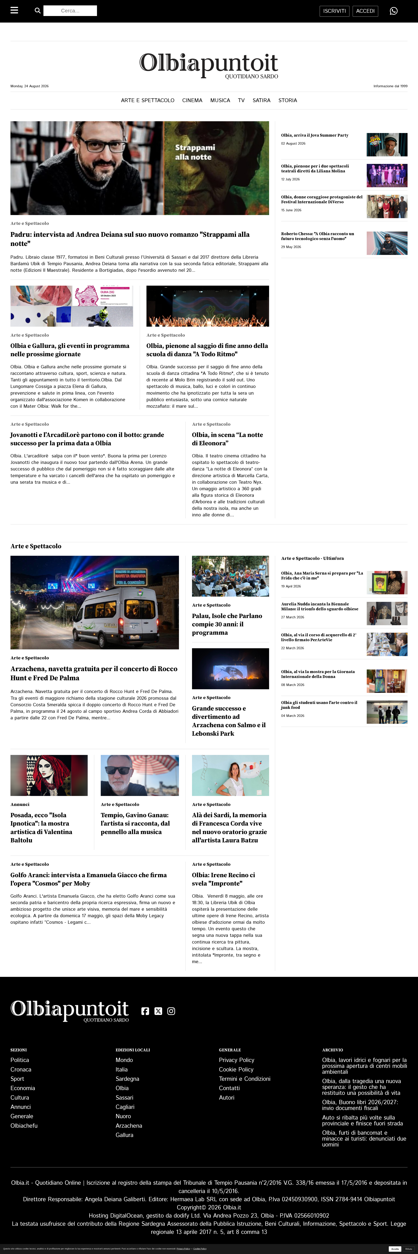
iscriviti (334, 11)
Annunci (20, 1107)
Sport (17, 1079)
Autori (226, 1098)
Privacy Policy (236, 1060)
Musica (220, 100)
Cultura (19, 1098)
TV (241, 100)
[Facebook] (145, 1011)
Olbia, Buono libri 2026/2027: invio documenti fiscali (360, 1105)
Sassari (124, 1098)
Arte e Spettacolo (147, 100)
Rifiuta (408, 1249)
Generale (21, 1116)
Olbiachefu (24, 1126)
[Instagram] (171, 1011)
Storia (287, 100)
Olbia (122, 1088)
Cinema (192, 100)
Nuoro (123, 1116)
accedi (365, 11)
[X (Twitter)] (158, 1011)
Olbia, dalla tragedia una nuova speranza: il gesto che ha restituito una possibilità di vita (361, 1087)
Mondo (124, 1060)
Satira (261, 100)
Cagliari (125, 1107)
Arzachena (129, 1126)
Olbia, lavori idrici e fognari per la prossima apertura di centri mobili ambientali (364, 1066)
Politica (19, 1060)
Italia (122, 1070)
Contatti (229, 1088)
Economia (22, 1088)
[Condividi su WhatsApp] (394, 11)
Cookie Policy (236, 1070)
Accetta (395, 1249)
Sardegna (127, 1079)
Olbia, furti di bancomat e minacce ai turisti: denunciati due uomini (364, 1139)
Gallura (124, 1135)
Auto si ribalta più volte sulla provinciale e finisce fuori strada (362, 1121)
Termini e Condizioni (245, 1079)
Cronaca (20, 1070)
